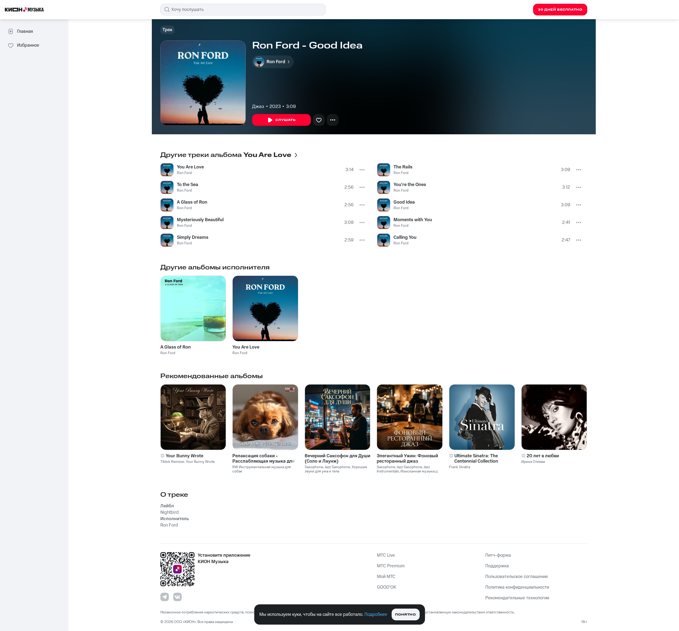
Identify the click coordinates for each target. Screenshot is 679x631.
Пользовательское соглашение (516, 576)
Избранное (28, 45)
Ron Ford (184, 173)
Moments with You (413, 220)
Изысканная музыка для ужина (409, 474)
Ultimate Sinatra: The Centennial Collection (476, 458)
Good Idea (404, 202)
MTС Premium (391, 566)
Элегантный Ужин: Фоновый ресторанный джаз (407, 458)
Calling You (405, 237)
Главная (25, 31)
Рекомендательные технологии (517, 598)
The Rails (403, 167)
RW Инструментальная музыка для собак (261, 469)
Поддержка (497, 566)
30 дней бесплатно (560, 9)
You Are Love (190, 167)
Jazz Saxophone (337, 467)
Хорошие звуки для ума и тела (336, 469)
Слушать (285, 120)
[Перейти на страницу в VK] (177, 597)
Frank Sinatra (459, 467)
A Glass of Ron (192, 202)
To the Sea (187, 184)
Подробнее (375, 614)
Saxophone (314, 467)
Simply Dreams (192, 237)
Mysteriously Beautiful (200, 220)
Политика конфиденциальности (517, 587)
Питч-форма (498, 555)
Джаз (258, 106)
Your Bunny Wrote (184, 456)
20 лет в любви (543, 456)
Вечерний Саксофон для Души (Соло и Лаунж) (337, 458)
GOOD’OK (386, 587)
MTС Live (386, 555)
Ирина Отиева (533, 461)
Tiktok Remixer (172, 461)
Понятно (405, 614)
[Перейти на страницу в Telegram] (164, 597)
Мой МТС (386, 576)
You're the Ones (410, 184)
